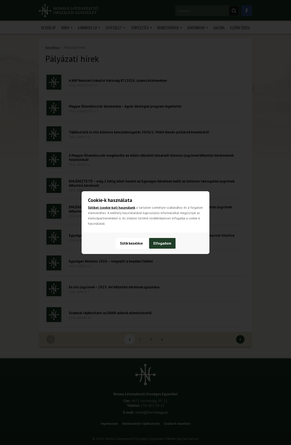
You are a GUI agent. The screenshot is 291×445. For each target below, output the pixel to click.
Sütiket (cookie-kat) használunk (111, 208)
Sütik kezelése (131, 243)
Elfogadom (162, 243)
